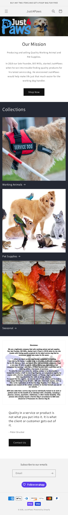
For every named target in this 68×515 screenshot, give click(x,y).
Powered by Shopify (42, 509)
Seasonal (7, 328)
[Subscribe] (52, 473)
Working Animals (12, 184)
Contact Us (19, 442)
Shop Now (34, 92)
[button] (6, 11)
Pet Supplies (9, 256)
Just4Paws (28, 509)
